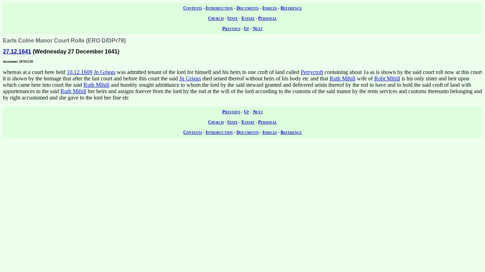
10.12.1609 (79, 72)
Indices (269, 8)
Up (246, 28)
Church (216, 18)
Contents (192, 8)
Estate (248, 18)
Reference (291, 8)
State (232, 18)
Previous (231, 28)
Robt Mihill (387, 78)
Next (258, 28)
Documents (247, 8)
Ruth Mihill (342, 78)
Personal (267, 18)
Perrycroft (312, 72)
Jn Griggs (104, 72)
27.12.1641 (17, 52)
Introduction (219, 8)
